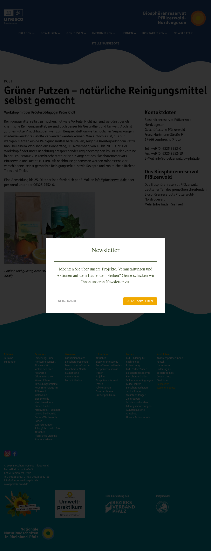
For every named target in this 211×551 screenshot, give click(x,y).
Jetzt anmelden (140, 301)
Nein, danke (67, 301)
